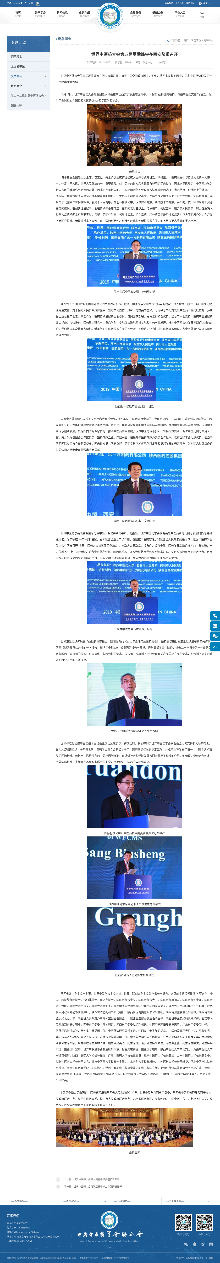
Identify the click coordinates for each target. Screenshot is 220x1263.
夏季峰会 (16, 76)
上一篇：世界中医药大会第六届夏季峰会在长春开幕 (91, 1179)
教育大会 (16, 86)
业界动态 (179, 3)
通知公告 (190, 3)
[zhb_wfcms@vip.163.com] (215, 626)
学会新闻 (169, 3)
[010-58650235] (215, 616)
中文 (205, 3)
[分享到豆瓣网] (211, 1244)
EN (211, 3)
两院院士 (16, 56)
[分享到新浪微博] (203, 1244)
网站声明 (180, 1258)
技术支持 (209, 1258)
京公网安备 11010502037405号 (115, 1258)
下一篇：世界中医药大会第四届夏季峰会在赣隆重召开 (93, 1186)
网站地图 (199, 1258)
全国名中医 (18, 66)
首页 (186, 40)
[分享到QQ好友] (194, 1244)
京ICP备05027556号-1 (90, 1258)
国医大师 (16, 105)
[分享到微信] (186, 1244)
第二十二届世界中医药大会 (27, 95)
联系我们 (190, 1258)
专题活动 (196, 40)
